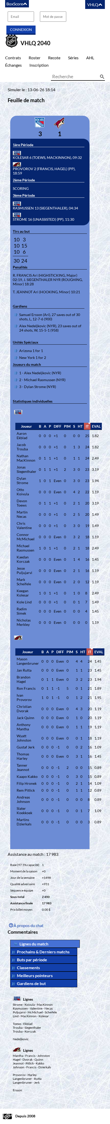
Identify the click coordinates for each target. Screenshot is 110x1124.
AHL (90, 57)
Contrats (13, 57)
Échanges (13, 65)
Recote (54, 57)
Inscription (39, 65)
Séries (73, 57)
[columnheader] (26, 426)
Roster (34, 57)
